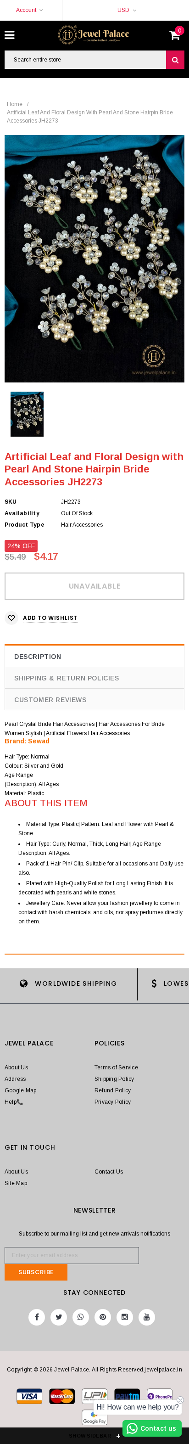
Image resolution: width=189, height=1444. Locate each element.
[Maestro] (128, 1398)
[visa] (30, 1398)
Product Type (24, 525)
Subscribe (36, 1272)
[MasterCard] (95, 1398)
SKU (11, 502)
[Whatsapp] (80, 1317)
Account (26, 10)
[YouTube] (147, 1317)
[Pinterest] (102, 1317)
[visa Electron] (63, 1398)
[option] (94, 258)
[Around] (94, 1419)
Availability (22, 513)
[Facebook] (36, 1317)
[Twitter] (58, 1317)
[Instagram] (125, 1317)
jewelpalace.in (163, 1369)
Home (14, 104)
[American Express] (159, 1398)
